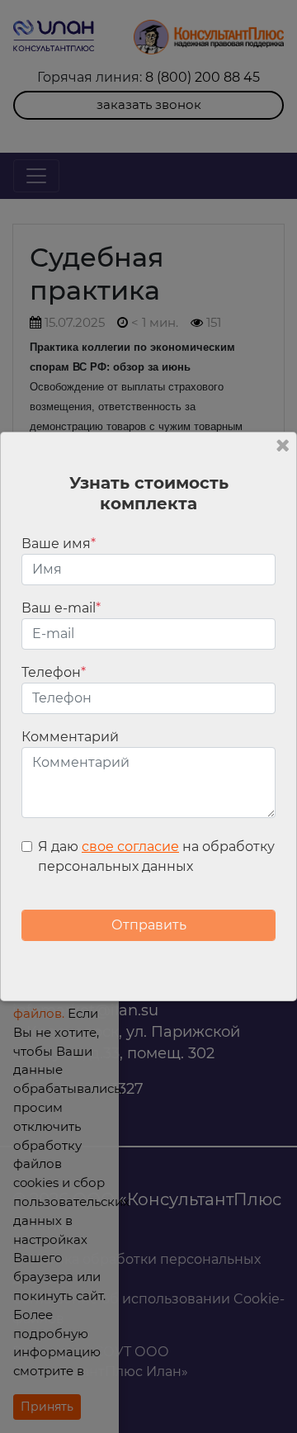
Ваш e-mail (61, 608)
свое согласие (130, 846)
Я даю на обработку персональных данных (156, 856)
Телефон (53, 672)
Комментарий (70, 737)
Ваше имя (58, 543)
